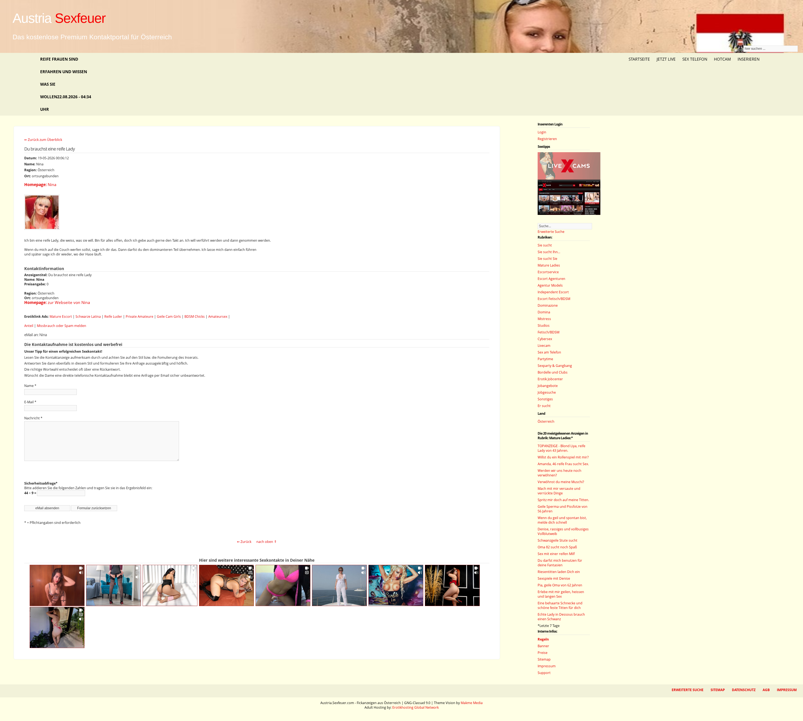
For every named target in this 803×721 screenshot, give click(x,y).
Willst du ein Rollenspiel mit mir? (563, 457)
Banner (543, 646)
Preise (542, 652)
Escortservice (548, 272)
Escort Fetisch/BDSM (554, 298)
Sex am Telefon (549, 352)
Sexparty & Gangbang (555, 365)
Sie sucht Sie (547, 258)
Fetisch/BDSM (548, 332)
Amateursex (217, 316)
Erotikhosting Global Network (415, 707)
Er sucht (544, 405)
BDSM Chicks (194, 316)
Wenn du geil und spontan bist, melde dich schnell (562, 520)
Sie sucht (545, 245)
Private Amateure (139, 316)
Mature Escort (61, 316)
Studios (544, 325)
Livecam (544, 345)
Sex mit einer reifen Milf (556, 553)
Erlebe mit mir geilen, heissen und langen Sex (561, 594)
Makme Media (472, 703)
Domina (544, 312)
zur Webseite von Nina (69, 302)
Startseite (639, 59)
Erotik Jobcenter (550, 379)
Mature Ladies (549, 265)
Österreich (546, 421)
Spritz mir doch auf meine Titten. (563, 500)
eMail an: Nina (35, 334)
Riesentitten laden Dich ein (559, 571)
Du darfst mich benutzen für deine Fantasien (560, 562)
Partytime (545, 359)
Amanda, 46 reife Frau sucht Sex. (563, 464)
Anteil (28, 325)
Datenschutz (744, 690)
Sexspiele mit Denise (554, 578)
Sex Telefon (694, 59)
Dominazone (548, 305)
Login (542, 132)
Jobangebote (548, 385)
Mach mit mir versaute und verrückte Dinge (559, 490)
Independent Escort (553, 292)
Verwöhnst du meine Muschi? (561, 482)
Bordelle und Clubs (553, 372)
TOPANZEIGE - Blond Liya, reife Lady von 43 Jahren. (561, 448)
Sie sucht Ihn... (549, 252)
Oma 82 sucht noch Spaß (557, 547)
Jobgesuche (547, 392)
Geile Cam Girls (169, 316)
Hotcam (722, 59)
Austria (59, 18)
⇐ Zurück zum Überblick (43, 139)
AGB (766, 690)
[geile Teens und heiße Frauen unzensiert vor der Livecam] (569, 213)
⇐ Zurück (244, 541)
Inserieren (749, 59)
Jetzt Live (666, 59)
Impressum (547, 666)
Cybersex (545, 339)
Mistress (544, 318)
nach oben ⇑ (266, 541)
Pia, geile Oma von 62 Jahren (560, 585)
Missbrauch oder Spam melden (61, 325)
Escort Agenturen (551, 278)
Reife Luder (113, 316)
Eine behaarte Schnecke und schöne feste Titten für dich (560, 605)
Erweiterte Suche (551, 231)
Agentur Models (550, 285)
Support (544, 672)
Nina (52, 184)
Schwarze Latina (88, 316)
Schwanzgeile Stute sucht (557, 540)
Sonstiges (545, 399)
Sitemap (544, 659)
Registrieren (547, 139)
